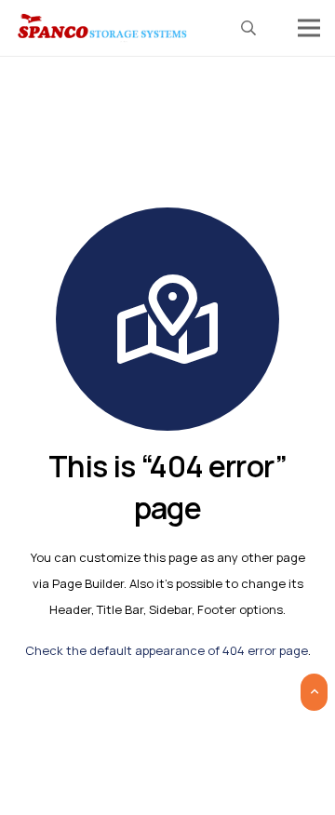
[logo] (103, 28)
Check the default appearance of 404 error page (166, 650)
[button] (249, 28)
